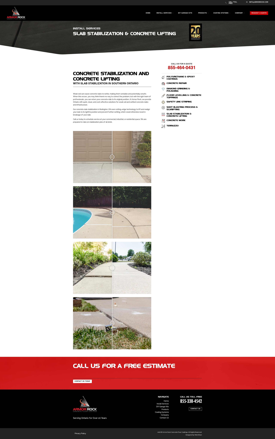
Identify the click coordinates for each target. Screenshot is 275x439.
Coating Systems (220, 13)
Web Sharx (198, 435)
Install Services (164, 13)
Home (148, 13)
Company (239, 13)
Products (202, 13)
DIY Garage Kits (185, 13)
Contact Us (195, 409)
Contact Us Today (82, 381)
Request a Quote (259, 13)
